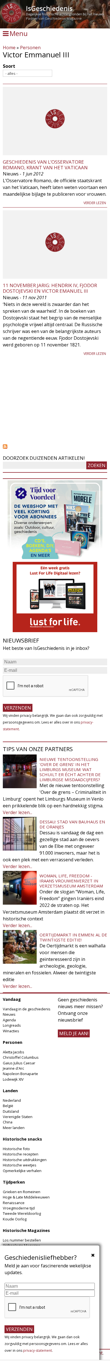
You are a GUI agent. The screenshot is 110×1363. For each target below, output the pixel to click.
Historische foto (16, 1148)
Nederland (12, 1100)
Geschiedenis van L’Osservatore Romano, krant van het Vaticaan (45, 165)
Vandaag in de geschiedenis (26, 1008)
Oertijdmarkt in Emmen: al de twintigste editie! (73, 937)
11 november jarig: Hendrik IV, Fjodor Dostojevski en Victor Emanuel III (50, 288)
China (7, 1122)
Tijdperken (14, 1182)
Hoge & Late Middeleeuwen (26, 1197)
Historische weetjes (19, 1165)
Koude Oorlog (15, 1219)
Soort (9, 66)
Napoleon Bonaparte (20, 1073)
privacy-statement (37, 1350)
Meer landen (14, 1127)
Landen (10, 1090)
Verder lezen (94, 202)
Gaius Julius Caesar (19, 1062)
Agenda (9, 1019)
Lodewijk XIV (13, 1079)
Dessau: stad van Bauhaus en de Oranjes (72, 824)
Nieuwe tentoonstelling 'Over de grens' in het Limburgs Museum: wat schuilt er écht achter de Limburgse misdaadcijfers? (70, 769)
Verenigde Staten (17, 1116)
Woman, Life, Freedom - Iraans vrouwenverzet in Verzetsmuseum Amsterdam (71, 881)
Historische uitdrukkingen (25, 1159)
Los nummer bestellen (22, 1240)
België (8, 1105)
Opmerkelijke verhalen (22, 1170)
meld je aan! (73, 1033)
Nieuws (9, 1014)
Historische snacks (22, 1139)
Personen (30, 47)
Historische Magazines (26, 1230)
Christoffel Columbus (21, 1057)
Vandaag (12, 999)
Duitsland (11, 1111)
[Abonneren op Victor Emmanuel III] (55, 446)
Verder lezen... (17, 812)
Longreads (12, 1025)
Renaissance (14, 1202)
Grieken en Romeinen (21, 1191)
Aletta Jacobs (13, 1052)
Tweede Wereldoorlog (22, 1213)
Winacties (11, 1030)
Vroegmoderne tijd (19, 1208)
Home (9, 47)
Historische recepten (20, 1154)
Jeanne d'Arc (13, 1068)
